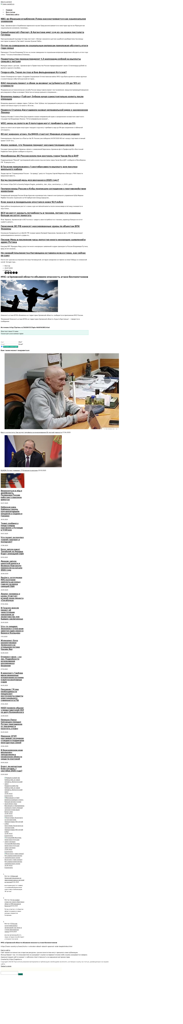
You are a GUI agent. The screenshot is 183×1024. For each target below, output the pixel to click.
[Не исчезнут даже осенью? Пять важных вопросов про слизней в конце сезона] (14, 858)
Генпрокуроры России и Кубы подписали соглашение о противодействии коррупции (43, 189)
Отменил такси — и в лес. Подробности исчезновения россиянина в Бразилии (11, 661)
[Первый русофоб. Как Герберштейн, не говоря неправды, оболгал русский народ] (14, 784)
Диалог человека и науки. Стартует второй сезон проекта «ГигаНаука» (12, 597)
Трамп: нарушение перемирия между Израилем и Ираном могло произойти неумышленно (11, 478)
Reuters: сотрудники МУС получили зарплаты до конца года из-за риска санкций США (11, 581)
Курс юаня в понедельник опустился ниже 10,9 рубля (32, 202)
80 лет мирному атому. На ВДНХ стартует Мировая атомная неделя (40, 134)
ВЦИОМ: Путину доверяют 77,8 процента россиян (19, 470)
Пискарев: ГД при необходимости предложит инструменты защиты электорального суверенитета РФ (12, 694)
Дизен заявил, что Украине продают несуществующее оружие (37, 145)
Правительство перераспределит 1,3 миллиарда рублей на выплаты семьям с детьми (41, 60)
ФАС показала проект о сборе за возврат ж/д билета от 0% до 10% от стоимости (41, 84)
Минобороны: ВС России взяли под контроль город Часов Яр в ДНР (39, 156)
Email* (21, 344)
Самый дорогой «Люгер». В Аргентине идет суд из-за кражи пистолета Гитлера (42, 33)
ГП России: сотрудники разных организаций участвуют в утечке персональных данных (13, 928)
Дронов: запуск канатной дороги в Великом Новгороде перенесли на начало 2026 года (11, 565)
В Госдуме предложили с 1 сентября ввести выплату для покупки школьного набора (39, 168)
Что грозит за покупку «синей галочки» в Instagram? (12, 539)
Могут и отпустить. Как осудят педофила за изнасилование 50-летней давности (31, 432)
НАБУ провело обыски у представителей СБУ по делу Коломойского (12, 710)
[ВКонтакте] (6, 273)
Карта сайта (5, 950)
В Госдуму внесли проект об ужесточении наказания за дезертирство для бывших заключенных (12, 613)
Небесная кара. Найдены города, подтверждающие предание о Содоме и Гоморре (11, 511)
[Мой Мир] (14, 273)
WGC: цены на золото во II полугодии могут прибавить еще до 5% (38, 123)
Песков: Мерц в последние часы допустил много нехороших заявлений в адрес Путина (43, 240)
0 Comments (9, 796)
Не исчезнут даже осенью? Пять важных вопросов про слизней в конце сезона (13, 862)
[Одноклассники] (8, 273)
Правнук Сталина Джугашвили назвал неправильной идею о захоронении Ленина (44, 111)
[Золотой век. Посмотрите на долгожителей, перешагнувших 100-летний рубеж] (14, 824)
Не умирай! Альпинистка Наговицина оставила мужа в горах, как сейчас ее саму (43, 254)
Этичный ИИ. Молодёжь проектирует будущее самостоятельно (12, 846)
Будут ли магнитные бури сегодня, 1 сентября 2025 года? (11, 768)
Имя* (20, 342)
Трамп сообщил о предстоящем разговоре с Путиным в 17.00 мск (12, 526)
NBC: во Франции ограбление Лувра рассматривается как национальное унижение (43, 20)
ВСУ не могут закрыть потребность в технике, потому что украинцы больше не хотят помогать (41, 214)
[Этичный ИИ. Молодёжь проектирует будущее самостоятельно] (14, 842)
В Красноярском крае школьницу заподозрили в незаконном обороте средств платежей (12, 754)
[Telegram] (11, 273)
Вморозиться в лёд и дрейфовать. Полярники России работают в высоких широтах (11, 495)
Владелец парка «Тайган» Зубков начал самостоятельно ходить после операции (42, 97)
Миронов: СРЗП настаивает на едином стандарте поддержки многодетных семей (12, 739)
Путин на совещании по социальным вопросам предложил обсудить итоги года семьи (44, 46)
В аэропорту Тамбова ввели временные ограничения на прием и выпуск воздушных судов (12, 677)
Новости (8, 270)
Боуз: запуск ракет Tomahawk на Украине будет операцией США (12, 551)
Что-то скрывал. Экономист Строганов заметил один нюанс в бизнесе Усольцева (12, 629)
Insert (20, 974)
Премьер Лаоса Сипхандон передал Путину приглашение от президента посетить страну (11, 724)
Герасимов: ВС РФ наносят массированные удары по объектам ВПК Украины (40, 227)
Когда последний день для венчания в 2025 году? (30, 180)
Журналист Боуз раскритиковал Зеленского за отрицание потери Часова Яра (10, 644)
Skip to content (6, 2)
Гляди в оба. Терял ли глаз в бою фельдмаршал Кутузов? (34, 72)
